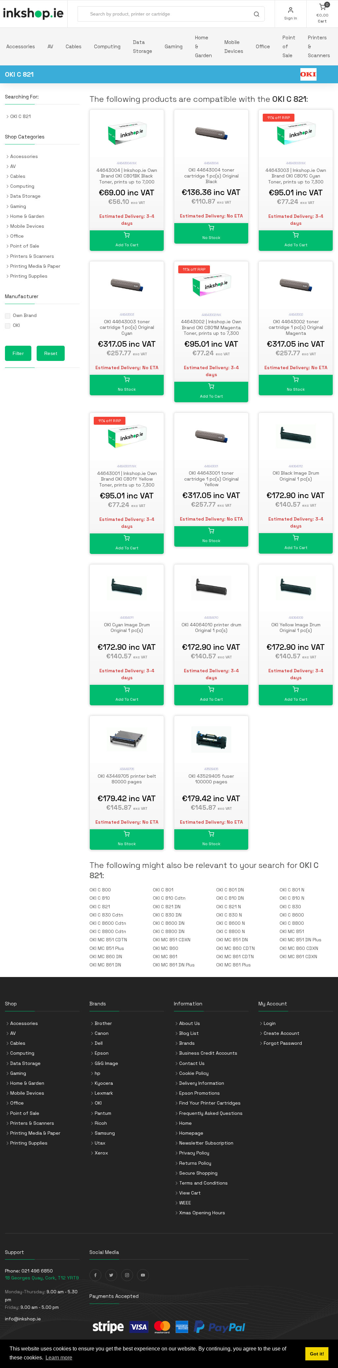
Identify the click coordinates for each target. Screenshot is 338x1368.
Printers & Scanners (319, 46)
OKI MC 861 (165, 956)
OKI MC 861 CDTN (235, 956)
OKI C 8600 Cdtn (107, 923)
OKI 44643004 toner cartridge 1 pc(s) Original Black (211, 175)
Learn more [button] (59, 1357)
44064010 (211, 617)
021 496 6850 (37, 1271)
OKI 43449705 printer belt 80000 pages (127, 779)
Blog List (189, 1033)
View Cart (190, 1193)
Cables (74, 46)
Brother (103, 1023)
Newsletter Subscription (206, 1143)
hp (97, 1073)
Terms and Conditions (203, 1183)
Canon (102, 1033)
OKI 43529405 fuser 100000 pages (211, 779)
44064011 (127, 617)
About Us (189, 1023)
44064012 (296, 466)
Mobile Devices (233, 46)
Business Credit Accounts (208, 1053)
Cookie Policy (194, 1073)
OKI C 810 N (292, 898)
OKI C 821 (99, 907)
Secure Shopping (198, 1173)
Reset (50, 353)
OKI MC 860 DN (105, 956)
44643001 (211, 466)
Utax (100, 1143)
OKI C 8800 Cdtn (107, 931)
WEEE (185, 1203)
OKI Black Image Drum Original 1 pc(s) (296, 476)
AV (50, 46)
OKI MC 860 (165, 948)
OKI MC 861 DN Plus (174, 965)
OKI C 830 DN (167, 915)
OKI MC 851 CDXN (171, 940)
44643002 (296, 314)
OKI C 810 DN (230, 898)
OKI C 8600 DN (169, 923)
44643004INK (127, 163)
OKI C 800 (100, 890)
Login (270, 1023)
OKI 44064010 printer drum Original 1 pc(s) (211, 628)
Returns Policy (195, 1163)
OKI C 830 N (229, 915)
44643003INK (296, 163)
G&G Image (106, 1063)
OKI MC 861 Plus (233, 965)
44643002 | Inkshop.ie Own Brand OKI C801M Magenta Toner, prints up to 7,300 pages (211, 330)
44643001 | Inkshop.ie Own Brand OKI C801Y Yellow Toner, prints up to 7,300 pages (127, 482)
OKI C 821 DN (167, 907)
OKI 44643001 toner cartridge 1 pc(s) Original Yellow (211, 479)
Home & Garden (203, 46)
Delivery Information (201, 1083)
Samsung (105, 1133)
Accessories (20, 46)
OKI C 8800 (292, 923)
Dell (99, 1043)
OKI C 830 (290, 907)
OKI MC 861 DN (105, 965)
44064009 (296, 617)
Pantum (103, 1113)
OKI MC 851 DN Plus (300, 940)
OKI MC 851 (292, 931)
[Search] (256, 15)
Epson (102, 1053)
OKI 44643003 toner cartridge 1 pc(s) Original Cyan (127, 327)
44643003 (127, 314)
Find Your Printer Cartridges (210, 1103)
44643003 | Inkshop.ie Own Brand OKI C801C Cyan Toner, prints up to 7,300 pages (295, 179)
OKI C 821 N (228, 907)
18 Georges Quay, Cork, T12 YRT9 (42, 1278)
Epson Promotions (199, 1093)
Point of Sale (289, 46)
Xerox (101, 1153)
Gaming (174, 46)
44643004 (211, 163)
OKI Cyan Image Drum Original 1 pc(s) (127, 628)
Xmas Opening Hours (202, 1213)
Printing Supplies (29, 276)
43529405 (211, 769)
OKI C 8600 (292, 915)
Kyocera (104, 1083)
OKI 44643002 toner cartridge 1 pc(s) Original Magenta (296, 327)
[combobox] (171, 13)
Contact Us (192, 1063)
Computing (107, 46)
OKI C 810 (99, 898)
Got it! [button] (317, 1353)
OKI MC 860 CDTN (235, 948)
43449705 (127, 769)
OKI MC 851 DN (232, 940)
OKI (16, 325)
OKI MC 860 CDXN (299, 948)
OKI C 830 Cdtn (106, 915)
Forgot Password (283, 1043)
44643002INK (211, 315)
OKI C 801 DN (230, 890)
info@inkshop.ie (23, 1319)
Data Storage (142, 46)
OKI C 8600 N (230, 923)
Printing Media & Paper (35, 266)
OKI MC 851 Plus (106, 948)
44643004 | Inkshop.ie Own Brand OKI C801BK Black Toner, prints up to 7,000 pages (126, 179)
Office (263, 46)
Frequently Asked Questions (211, 1113)
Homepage (191, 1133)
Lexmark (104, 1093)
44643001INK (126, 466)
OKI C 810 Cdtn (169, 898)
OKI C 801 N (292, 890)
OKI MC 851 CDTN (108, 940)
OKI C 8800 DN (169, 931)
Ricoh (101, 1123)
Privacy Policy (194, 1153)
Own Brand (25, 315)
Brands (187, 1043)
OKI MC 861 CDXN (298, 956)
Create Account (281, 1033)
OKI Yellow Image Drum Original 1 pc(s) (296, 628)
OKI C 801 (163, 890)
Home (185, 1123)
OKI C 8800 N (230, 931)
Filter (18, 353)
